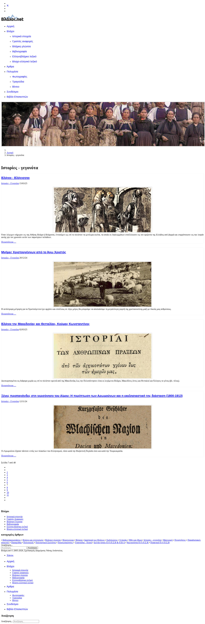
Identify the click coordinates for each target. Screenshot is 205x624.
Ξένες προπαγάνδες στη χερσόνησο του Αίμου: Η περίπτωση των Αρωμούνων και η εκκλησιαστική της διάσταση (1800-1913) (92, 395)
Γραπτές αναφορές (22, 41)
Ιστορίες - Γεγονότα (10, 183)
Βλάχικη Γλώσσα (14, 521)
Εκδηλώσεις (112, 540)
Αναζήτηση (32, 548)
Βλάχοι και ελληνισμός (33, 540)
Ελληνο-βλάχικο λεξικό (17, 526)
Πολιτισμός (28, 542)
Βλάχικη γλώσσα (21, 46)
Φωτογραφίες (19, 76)
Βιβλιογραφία (19, 51)
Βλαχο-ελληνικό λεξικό (24, 61)
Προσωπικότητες (65, 542)
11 (8, 495)
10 (8, 492)
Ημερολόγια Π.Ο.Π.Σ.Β (138, 542)
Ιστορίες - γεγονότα (153, 540)
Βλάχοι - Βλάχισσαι (15, 178)
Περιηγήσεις (180, 540)
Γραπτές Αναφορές (15, 519)
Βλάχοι (10, 31)
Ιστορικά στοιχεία (21, 36)
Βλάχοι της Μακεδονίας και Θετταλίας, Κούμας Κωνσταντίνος (45, 324)
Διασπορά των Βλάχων (94, 540)
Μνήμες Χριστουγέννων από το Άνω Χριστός (33, 252)
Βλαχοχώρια (68, 540)
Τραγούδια (18, 81)
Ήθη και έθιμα (135, 540)
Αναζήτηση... (7, 545)
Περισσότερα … (8, 242)
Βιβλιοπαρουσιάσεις (12, 540)
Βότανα (79, 540)
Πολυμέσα (12, 71)
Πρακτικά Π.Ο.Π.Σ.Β (160, 542)
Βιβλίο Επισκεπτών (17, 96)
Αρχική (10, 26)
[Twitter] (8, 6)
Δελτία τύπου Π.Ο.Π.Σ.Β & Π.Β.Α (109, 542)
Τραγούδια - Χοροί (83, 542)
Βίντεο (15, 86)
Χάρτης (10, 555)
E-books (123, 540)
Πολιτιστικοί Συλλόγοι (46, 542)
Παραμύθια (16, 542)
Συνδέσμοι (12, 91)
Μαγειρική (168, 540)
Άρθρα (10, 66)
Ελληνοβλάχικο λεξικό (24, 56)
